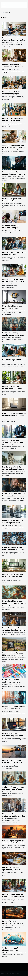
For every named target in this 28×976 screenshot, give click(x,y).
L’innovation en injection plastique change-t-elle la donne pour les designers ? (13, 40)
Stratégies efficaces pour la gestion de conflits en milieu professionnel (13, 816)
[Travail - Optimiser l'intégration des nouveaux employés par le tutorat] (14, 778)
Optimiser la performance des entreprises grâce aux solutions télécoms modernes (12, 523)
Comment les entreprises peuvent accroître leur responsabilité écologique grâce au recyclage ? (12, 121)
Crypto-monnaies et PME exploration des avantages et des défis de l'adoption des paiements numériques (13, 550)
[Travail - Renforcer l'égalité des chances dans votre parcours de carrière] (14, 350)
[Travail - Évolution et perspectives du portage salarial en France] (14, 404)
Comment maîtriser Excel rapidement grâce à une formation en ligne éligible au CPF (13, 577)
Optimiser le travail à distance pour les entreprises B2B (10, 950)
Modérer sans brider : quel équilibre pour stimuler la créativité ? (13, 66)
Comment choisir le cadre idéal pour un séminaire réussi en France (12, 655)
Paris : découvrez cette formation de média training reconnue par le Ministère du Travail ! (13, 631)
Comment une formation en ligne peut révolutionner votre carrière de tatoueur (13, 496)
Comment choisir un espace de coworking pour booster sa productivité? (13, 281)
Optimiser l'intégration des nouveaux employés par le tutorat (13, 789)
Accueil (3, 12)
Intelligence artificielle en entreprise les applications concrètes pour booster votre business (13, 470)
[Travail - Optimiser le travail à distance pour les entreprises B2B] (14, 939)
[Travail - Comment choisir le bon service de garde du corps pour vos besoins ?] (14, 163)
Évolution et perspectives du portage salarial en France (14, 414)
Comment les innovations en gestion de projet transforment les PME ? (14, 254)
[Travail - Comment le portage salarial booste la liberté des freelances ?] (14, 377)
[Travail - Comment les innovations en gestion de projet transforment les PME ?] (14, 243)
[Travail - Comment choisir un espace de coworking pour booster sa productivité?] (14, 270)
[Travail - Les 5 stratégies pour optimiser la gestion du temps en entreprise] (14, 858)
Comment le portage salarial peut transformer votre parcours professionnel (12, 443)
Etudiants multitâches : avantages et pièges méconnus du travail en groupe (11, 94)
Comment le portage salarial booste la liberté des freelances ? (12, 388)
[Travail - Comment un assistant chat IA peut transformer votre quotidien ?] (14, 136)
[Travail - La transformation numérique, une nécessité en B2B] (14, 912)
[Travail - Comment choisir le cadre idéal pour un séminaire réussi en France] (14, 644)
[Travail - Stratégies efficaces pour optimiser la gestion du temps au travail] (14, 297)
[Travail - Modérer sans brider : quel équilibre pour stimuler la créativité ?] (14, 55)
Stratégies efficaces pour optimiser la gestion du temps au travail (12, 308)
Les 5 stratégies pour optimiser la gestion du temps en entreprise (11, 869)
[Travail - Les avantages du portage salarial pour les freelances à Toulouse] (14, 831)
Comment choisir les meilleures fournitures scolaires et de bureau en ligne (12, 683)
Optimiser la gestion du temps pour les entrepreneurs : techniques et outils (13, 202)
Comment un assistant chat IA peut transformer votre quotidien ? (13, 147)
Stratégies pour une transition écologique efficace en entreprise (11, 227)
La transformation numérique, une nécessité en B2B (14, 923)
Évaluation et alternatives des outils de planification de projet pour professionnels (12, 736)
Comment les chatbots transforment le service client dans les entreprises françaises (13, 763)
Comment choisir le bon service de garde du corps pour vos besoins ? (12, 174)
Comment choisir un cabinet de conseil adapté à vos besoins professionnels (13, 708)
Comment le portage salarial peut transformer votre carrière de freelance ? (14, 335)
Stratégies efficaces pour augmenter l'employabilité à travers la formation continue (13, 604)
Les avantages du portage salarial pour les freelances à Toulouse (13, 843)
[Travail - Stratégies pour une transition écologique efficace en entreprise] (14, 216)
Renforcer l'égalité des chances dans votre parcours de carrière (14, 361)
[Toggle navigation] (4, 5)
